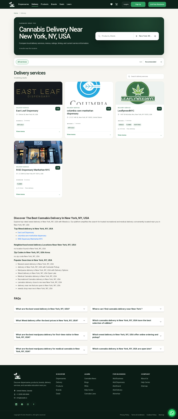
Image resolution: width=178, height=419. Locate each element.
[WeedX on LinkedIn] (16, 404)
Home (16, 13)
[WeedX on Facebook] (22, 404)
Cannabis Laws (90, 394)
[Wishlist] (111, 4)
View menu (38, 131)
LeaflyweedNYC (126, 110)
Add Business (118, 378)
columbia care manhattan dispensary (32, 236)
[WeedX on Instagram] (28, 404)
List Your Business (157, 4)
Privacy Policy (124, 415)
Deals (62, 4)
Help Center (88, 390)
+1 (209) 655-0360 (23, 394)
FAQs (86, 386)
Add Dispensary (119, 382)
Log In (126, 4)
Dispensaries (23, 4)
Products (44, 4)
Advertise (116, 394)
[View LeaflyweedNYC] (140, 93)
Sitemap (144, 386)
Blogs (86, 382)
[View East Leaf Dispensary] (38, 93)
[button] (51, 309)
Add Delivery (117, 390)
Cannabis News (90, 378)
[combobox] (109, 36)
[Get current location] (155, 36)
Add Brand (117, 386)
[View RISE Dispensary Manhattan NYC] (38, 152)
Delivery (35, 4)
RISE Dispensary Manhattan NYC (33, 169)
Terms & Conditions (137, 415)
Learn (69, 4)
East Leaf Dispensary (27, 110)
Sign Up (138, 4)
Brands (54, 4)
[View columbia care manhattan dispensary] (89, 93)
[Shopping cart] (116, 4)
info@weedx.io (22, 398)
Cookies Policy (151, 415)
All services (22, 62)
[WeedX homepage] (11, 4)
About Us (144, 378)
